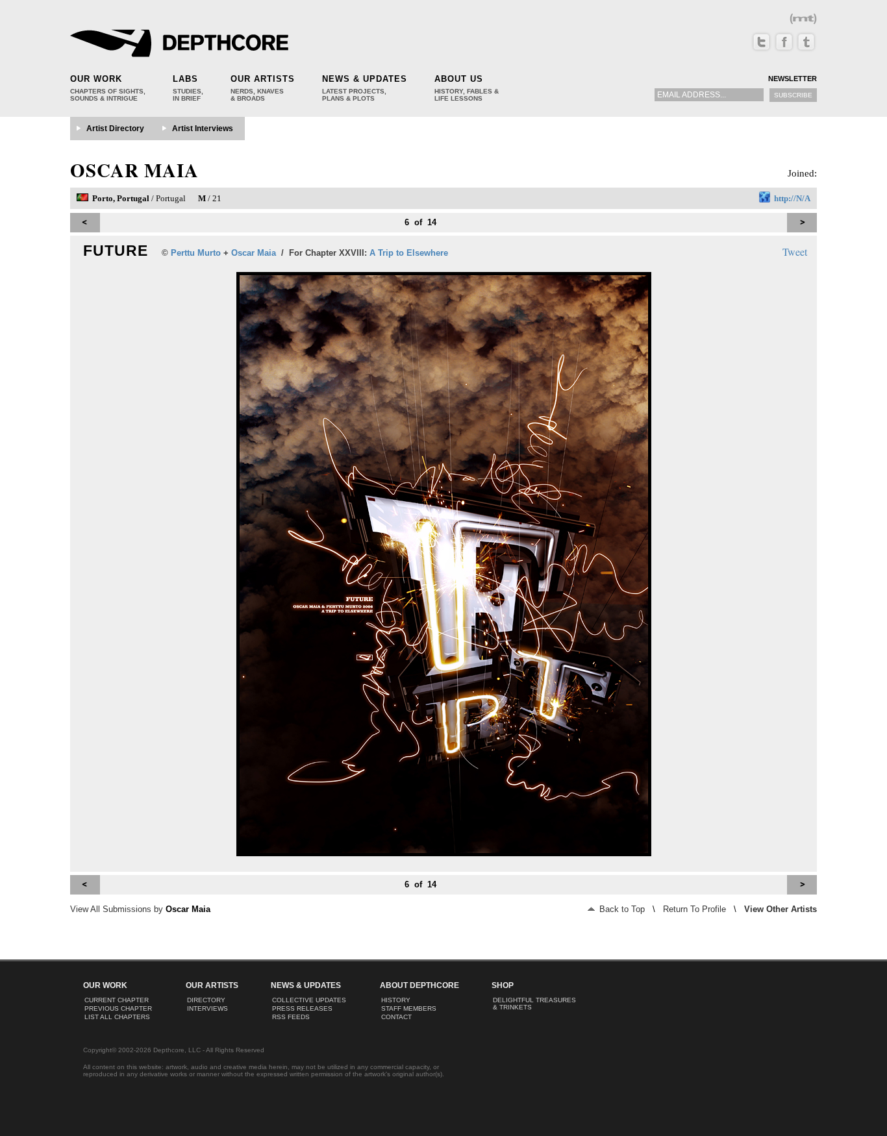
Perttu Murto (196, 253)
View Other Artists (780, 909)
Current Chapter (116, 1000)
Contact (396, 1016)
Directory (206, 1000)
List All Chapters (117, 1016)
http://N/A (792, 198)
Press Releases (302, 1008)
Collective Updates (309, 1000)
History (395, 1000)
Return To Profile (694, 909)
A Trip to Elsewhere (408, 253)
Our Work (96, 79)
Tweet (794, 251)
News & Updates (364, 79)
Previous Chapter (118, 1008)
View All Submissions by (140, 909)
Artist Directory (115, 128)
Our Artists (263, 79)
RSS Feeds (291, 1016)
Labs (185, 79)
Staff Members (408, 1008)
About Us (458, 79)
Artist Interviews (202, 128)
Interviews (207, 1008)
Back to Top (621, 909)
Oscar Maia (134, 170)
